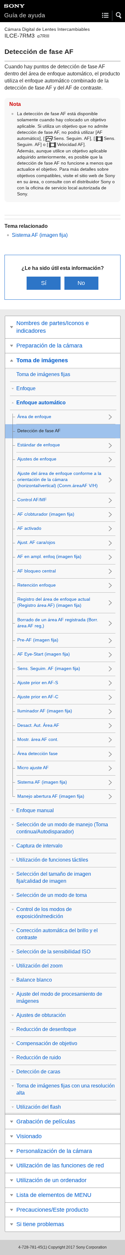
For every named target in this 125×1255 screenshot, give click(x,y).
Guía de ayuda (24, 15)
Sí (43, 283)
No (81, 283)
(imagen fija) (40, 235)
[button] (118, 15)
